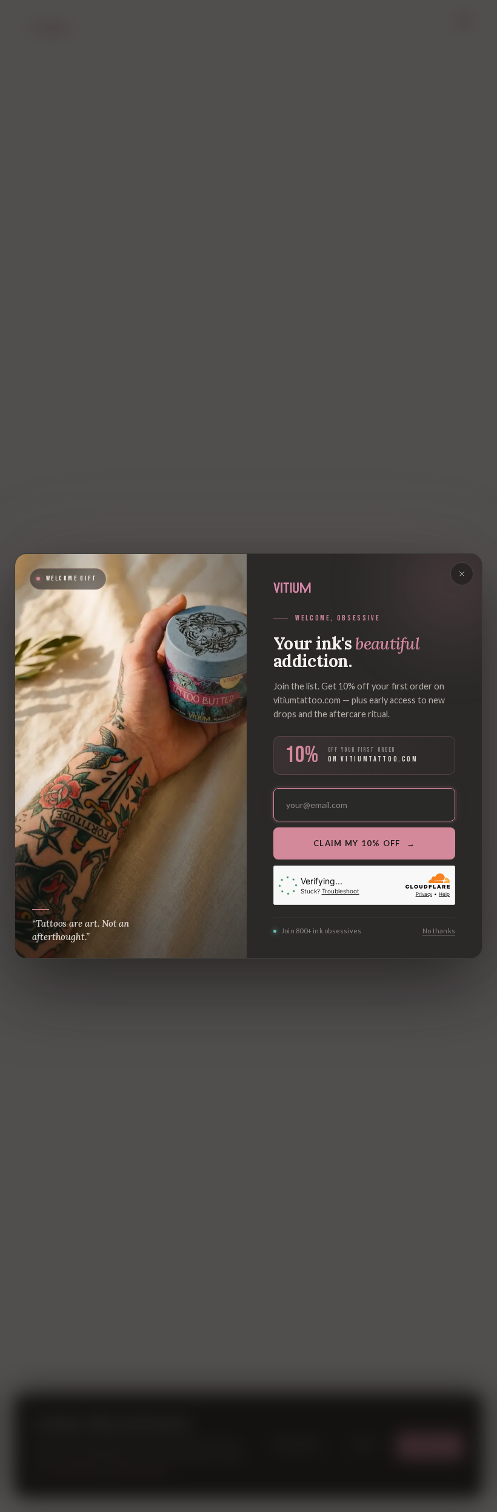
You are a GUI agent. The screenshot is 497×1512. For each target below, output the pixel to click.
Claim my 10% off (364, 843)
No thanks (438, 931)
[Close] (461, 573)
